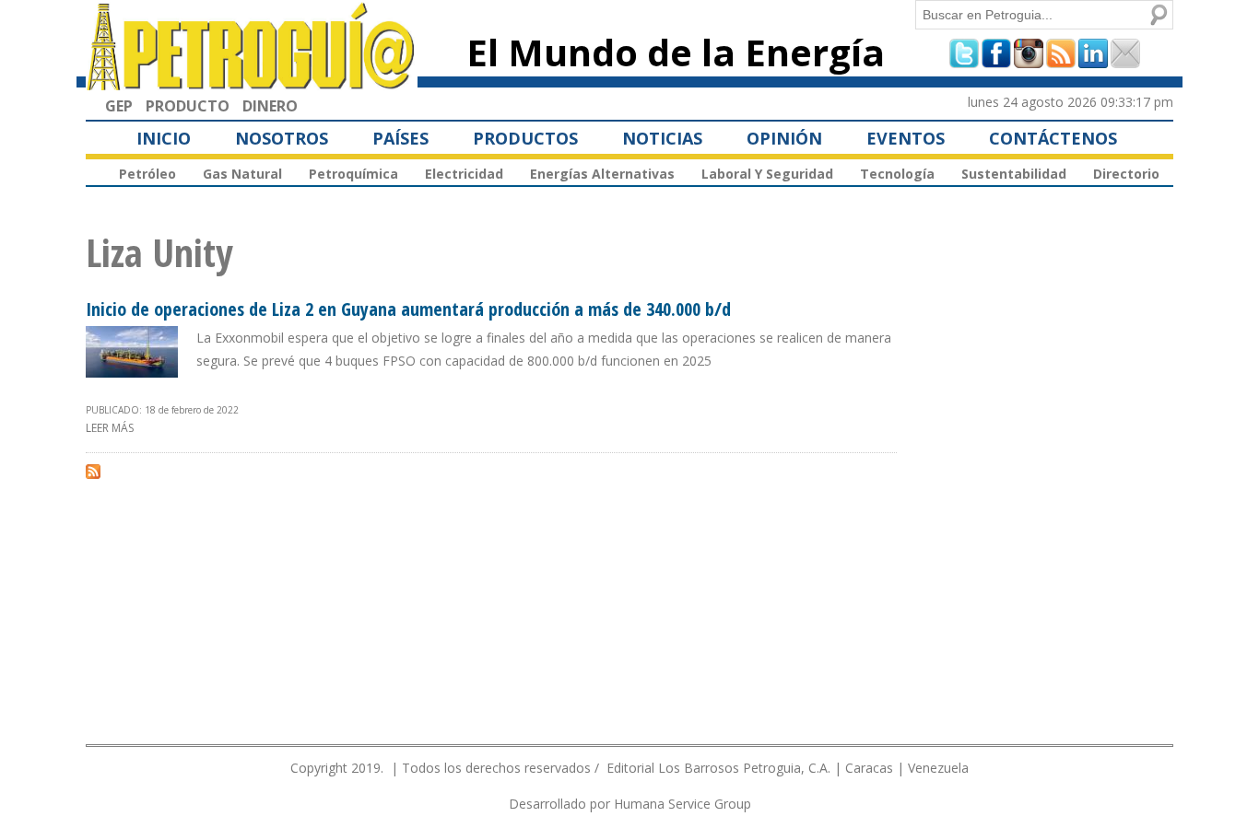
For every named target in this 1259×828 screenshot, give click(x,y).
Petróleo (147, 173)
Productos (525, 138)
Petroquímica (353, 173)
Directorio (1126, 173)
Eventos (905, 138)
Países (400, 138)
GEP (119, 106)
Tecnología (897, 173)
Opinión (784, 138)
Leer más (110, 428)
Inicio (163, 138)
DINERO (270, 106)
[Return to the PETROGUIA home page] (252, 82)
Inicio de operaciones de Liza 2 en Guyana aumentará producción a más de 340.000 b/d (408, 309)
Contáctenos (1053, 138)
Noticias (662, 138)
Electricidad (464, 173)
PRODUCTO (187, 106)
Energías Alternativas (602, 173)
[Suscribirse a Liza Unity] (93, 470)
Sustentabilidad (1013, 173)
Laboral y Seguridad (767, 173)
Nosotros (281, 138)
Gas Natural (242, 173)
